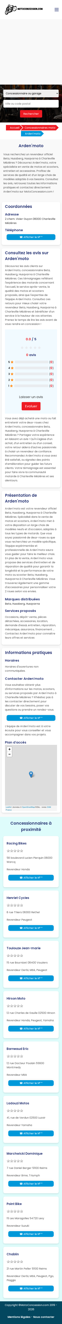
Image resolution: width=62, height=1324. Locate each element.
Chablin (13, 1254)
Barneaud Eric (18, 1049)
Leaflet (8, 807)
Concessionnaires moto (40, 128)
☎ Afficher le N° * (31, 237)
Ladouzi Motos (18, 1103)
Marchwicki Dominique (24, 1153)
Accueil (14, 128)
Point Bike (14, 1204)
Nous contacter (43, 1317)
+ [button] (9, 749)
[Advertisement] (31, 52)
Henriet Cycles (18, 898)
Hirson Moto (16, 998)
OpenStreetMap (28, 807)
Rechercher (31, 114)
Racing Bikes (17, 843)
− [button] (9, 754)
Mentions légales (19, 1317)
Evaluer (31, 406)
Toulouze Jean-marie (24, 948)
